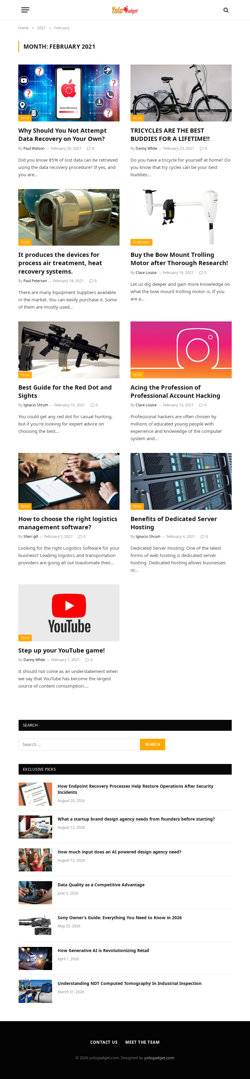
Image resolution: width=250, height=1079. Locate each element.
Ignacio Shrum (35, 405)
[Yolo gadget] (125, 10)
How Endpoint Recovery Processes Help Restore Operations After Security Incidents (135, 789)
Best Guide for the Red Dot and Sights (65, 391)
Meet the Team (142, 1042)
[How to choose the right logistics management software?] (69, 481)
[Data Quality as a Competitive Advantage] (35, 892)
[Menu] (25, 10)
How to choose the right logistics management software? (67, 523)
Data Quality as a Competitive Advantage (101, 885)
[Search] (225, 10)
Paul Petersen (35, 280)
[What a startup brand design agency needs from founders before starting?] (35, 827)
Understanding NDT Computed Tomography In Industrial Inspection (130, 983)
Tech (25, 118)
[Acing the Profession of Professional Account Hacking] (181, 349)
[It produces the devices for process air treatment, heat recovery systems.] (69, 217)
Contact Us (104, 1042)
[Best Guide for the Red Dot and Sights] (69, 349)
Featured (141, 242)
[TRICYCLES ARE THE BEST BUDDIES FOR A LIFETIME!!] (181, 93)
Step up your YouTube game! (61, 650)
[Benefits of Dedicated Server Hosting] (181, 481)
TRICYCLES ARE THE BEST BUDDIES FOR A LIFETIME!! (170, 134)
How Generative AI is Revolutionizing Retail (103, 950)
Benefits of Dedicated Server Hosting (173, 523)
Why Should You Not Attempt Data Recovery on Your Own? (62, 134)
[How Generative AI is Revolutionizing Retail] (35, 958)
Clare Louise (146, 272)
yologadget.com (159, 1057)
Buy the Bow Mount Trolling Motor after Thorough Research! (179, 258)
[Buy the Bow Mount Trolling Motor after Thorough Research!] (181, 217)
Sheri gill (30, 536)
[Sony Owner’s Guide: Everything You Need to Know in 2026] (35, 925)
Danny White (146, 148)
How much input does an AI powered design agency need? (119, 852)
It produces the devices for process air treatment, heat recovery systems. (60, 262)
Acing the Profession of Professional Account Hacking (175, 391)
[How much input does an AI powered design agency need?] (35, 859)
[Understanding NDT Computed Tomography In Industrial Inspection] (35, 991)
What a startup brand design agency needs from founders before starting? (136, 819)
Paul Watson (34, 148)
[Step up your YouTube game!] (69, 612)
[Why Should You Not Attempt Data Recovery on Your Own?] (69, 93)
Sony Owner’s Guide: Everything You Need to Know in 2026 (120, 917)
